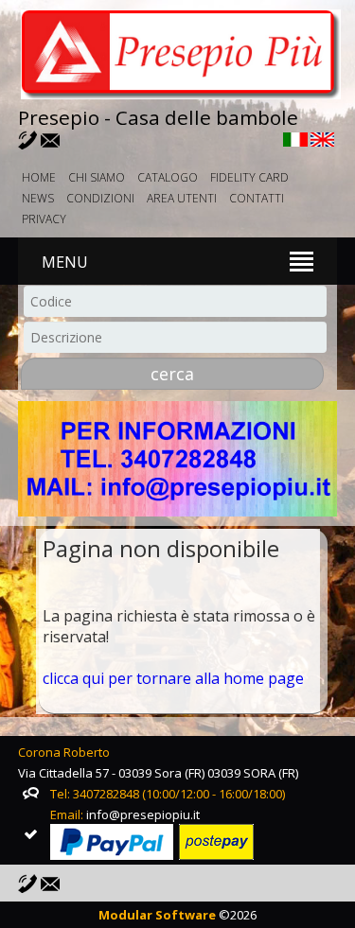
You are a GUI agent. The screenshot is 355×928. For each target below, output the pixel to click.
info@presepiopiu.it (143, 814)
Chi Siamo (96, 177)
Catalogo (167, 177)
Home (39, 177)
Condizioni (100, 198)
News (38, 198)
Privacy (44, 219)
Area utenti (182, 198)
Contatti (256, 198)
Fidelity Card (249, 177)
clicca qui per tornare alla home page (173, 678)
